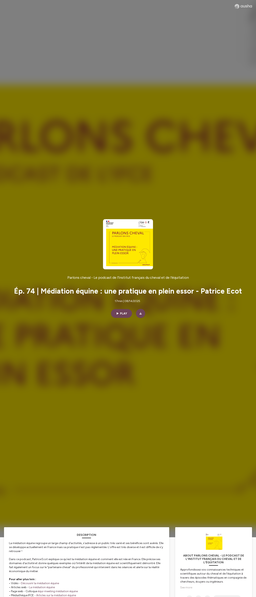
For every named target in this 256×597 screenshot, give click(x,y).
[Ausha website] (243, 6)
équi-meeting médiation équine (58, 591)
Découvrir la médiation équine (40, 583)
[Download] (140, 313)
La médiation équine (42, 587)
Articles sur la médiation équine (56, 595)
